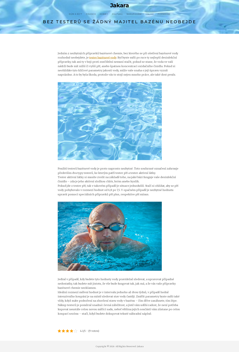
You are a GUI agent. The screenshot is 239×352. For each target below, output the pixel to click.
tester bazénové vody (102, 57)
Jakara (119, 5)
